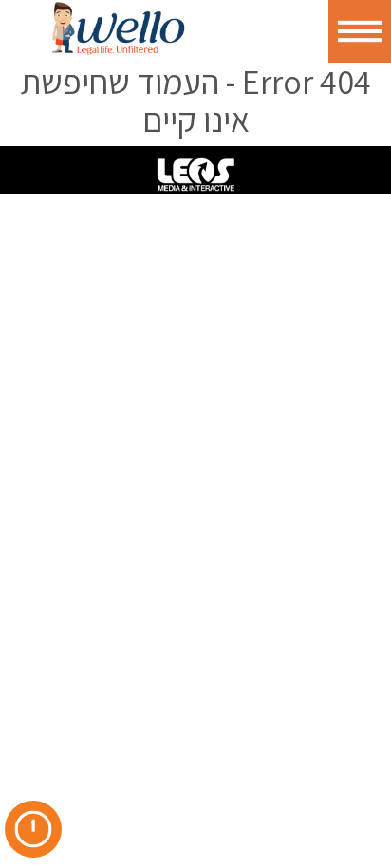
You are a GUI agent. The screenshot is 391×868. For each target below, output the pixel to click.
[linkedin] (117, 795)
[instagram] (158, 795)
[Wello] (118, 28)
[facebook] (75, 795)
